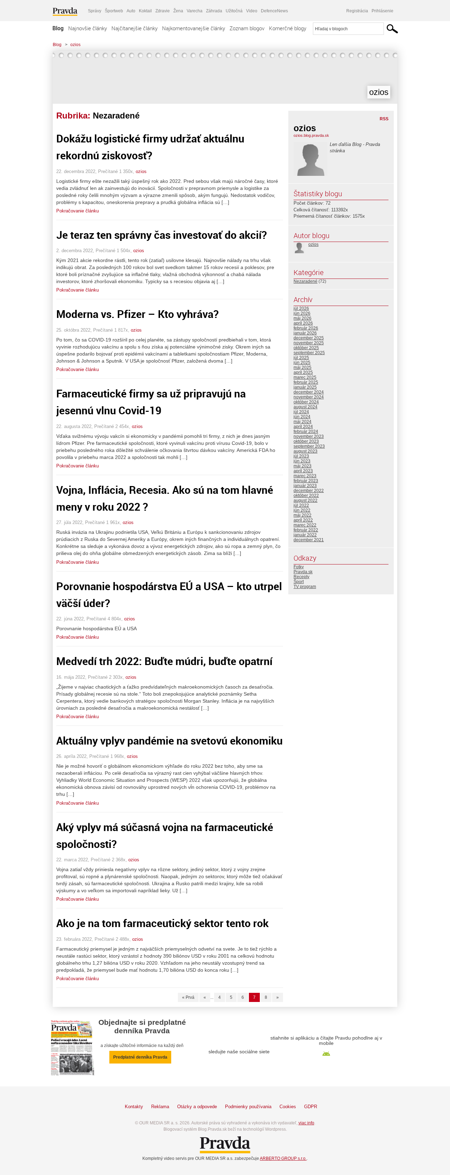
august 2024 (305, 406)
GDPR (310, 1106)
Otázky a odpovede (197, 1106)
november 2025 (309, 342)
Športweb (114, 10)
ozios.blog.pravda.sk (311, 135)
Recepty (301, 576)
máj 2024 (302, 421)
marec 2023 (305, 475)
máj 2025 (302, 367)
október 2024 (306, 402)
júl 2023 (301, 456)
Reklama (160, 1106)
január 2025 (305, 387)
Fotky (299, 566)
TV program (305, 586)
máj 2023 (302, 466)
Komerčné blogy (287, 28)
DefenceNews (274, 10)
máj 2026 (302, 318)
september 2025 (309, 352)
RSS (384, 118)
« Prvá (188, 997)
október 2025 (306, 347)
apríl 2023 (303, 470)
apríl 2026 (303, 323)
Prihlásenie (382, 10)
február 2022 (306, 530)
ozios (75, 44)
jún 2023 (302, 461)
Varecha (194, 10)
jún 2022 (302, 510)
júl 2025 (301, 357)
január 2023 (305, 485)
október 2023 (306, 441)
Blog (58, 28)
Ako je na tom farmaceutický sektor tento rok (162, 923)
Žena (178, 10)
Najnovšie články (87, 28)
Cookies (287, 1106)
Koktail (145, 10)
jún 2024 (302, 416)
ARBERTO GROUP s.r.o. (283, 1158)
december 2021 (309, 539)
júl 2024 (301, 411)
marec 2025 (305, 377)
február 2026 (306, 328)
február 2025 (306, 382)
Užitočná (234, 10)
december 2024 (309, 392)
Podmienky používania (248, 1106)
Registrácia (357, 10)
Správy (94, 10)
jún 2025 (302, 362)
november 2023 (309, 436)
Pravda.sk (303, 571)
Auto (131, 10)
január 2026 (305, 333)
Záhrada (214, 10)
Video (251, 10)
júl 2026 (301, 308)
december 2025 (309, 338)
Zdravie (162, 10)
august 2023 (305, 451)
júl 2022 (301, 505)
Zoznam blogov (247, 28)
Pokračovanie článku (77, 210)
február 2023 (306, 480)
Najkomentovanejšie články (193, 28)
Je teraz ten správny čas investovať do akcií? (161, 235)
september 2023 (309, 446)
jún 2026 (302, 313)
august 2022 (305, 500)
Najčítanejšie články (134, 28)
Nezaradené (305, 281)
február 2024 (306, 431)
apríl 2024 (303, 426)
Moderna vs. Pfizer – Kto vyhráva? (137, 314)
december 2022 (309, 490)
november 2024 (309, 397)
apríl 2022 (303, 520)
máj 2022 (302, 515)
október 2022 (306, 495)
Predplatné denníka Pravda (140, 1057)
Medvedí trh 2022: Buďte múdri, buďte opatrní (164, 661)
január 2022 (305, 534)
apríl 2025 (303, 372)
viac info (306, 1122)
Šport (299, 581)
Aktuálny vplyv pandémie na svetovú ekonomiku (169, 740)
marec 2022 (305, 525)
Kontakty (134, 1106)
